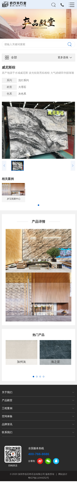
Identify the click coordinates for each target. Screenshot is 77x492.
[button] (38, 205)
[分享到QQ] (56, 461)
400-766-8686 (38, 454)
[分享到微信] (48, 461)
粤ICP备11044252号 (38, 478)
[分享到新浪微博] (40, 461)
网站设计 (62, 474)
